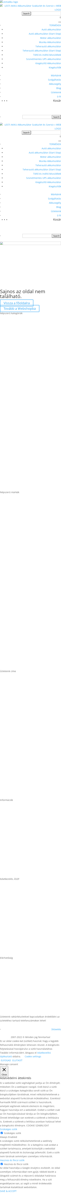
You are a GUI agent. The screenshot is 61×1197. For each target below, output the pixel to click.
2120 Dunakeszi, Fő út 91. (17, 770)
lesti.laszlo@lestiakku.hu (16, 982)
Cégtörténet (8, 874)
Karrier (4, 849)
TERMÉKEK (55, 25)
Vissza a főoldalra (17, 303)
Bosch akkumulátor (13, 541)
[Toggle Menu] (59, 22)
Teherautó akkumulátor (48, 46)
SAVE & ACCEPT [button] (8, 1191)
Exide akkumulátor (12, 591)
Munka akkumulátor (13, 412)
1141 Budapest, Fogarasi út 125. (21, 720)
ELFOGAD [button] (6, 1060)
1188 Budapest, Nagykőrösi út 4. (22, 745)
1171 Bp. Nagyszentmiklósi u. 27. (22, 695)
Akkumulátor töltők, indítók (18, 462)
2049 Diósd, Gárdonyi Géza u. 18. (22, 795)
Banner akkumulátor (14, 516)
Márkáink (56, 75)
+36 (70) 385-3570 (12, 1007)
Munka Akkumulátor (50, 42)
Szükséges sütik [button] (8, 1129)
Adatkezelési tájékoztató (16, 953)
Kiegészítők (55, 67)
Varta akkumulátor (12, 666)
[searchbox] (37, 117)
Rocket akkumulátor (13, 641)
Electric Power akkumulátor (18, 566)
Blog (58, 88)
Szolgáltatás (54, 79)
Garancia (6, 824)
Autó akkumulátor (51, 29)
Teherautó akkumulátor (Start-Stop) (42, 50)
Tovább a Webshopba (20, 308)
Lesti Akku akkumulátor (16, 616)
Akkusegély (55, 83)
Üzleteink (56, 92)
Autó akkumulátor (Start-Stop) (45, 33)
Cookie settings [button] (33, 1056)
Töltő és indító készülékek (47, 54)
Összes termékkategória (16, 487)
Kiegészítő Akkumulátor (48, 63)
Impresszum (8, 928)
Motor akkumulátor (50, 37)
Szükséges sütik (12, 1133)
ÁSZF (3, 903)
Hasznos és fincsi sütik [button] (12, 1160)
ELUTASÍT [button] (17, 1060)
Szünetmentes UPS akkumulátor (43, 59)
